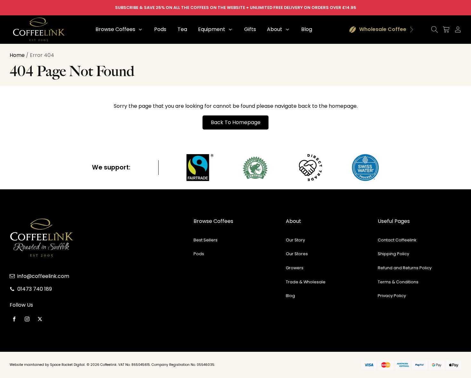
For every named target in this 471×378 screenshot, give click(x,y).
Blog (290, 295)
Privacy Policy (392, 295)
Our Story (295, 240)
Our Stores (297, 253)
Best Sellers (206, 240)
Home (17, 55)
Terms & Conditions (398, 282)
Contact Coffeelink (397, 240)
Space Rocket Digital (67, 364)
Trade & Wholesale (306, 282)
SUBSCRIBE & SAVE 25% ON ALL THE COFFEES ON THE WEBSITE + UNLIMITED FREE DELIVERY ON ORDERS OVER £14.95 (235, 7)
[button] (119, 29)
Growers (294, 268)
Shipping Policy (393, 253)
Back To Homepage (235, 122)
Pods (199, 253)
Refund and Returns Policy (405, 268)
